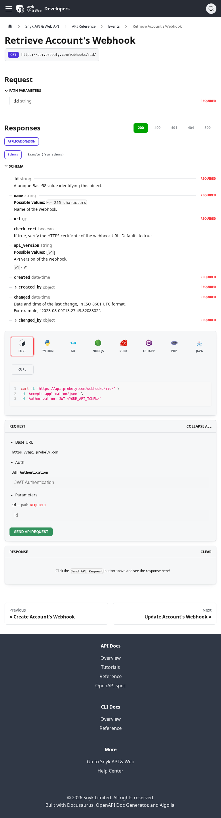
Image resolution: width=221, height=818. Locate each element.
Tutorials (110, 667)
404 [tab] (191, 127)
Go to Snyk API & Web (110, 761)
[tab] (13, 154)
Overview (110, 658)
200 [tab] (141, 127)
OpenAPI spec (110, 685)
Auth (19, 462)
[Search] (211, 8)
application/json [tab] (21, 141)
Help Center (110, 771)
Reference (111, 676)
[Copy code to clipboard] (204, 389)
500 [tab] (208, 127)
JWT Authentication (30, 472)
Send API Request (31, 532)
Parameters (26, 495)
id (14, 505)
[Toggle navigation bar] (9, 8)
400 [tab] (158, 127)
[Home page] (10, 26)
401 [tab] (174, 127)
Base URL (24, 442)
